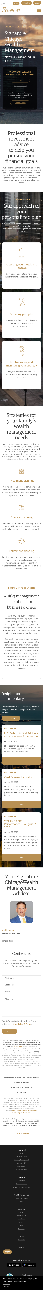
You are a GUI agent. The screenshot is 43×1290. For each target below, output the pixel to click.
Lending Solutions (21, 1156)
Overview (21, 1153)
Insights (21, 1222)
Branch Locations (21, 1184)
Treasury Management (21, 1160)
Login (37, 3)
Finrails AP (20, 1163)
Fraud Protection (21, 1170)
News (21, 1225)
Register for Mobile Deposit (21, 1187)
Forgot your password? (20, 86)
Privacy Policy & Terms (21, 1024)
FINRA (16, 1047)
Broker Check (20, 103)
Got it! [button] (6, 1286)
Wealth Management (21, 1198)
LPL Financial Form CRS (21, 1133)
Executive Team (22, 1216)
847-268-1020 (7, 941)
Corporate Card (21, 1166)
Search (16, 3)
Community (21, 1229)
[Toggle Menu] (39, 10)
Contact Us (21, 1240)
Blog (21, 1201)
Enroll (26, 3)
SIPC (20, 1047)
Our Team (21, 1219)
